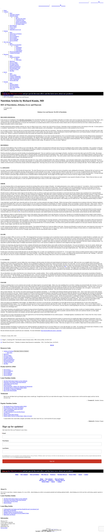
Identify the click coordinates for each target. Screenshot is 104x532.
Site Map (6, 363)
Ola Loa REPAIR (8, 373)
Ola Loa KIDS (7, 372)
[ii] (65, 266)
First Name (5, 440)
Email (4, 433)
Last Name (5, 448)
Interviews (6, 354)
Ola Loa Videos (7, 355)
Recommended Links (9, 361)
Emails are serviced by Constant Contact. (23, 457)
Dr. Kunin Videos (8, 356)
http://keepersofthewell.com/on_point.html (51, 330)
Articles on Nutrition (9, 351)
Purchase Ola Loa (62, 474)
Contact (86, 474)
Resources (53, 474)
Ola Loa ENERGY (8, 371)
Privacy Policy (72, 474)
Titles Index (9, 352)
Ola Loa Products (34, 474)
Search (80, 474)
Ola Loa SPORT (8, 375)
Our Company (24, 474)
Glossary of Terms (8, 362)
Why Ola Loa (44, 474)
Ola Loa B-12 (7, 369)
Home (16, 474)
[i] (18, 210)
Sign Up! (52, 461)
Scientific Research (8, 358)
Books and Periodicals (9, 359)
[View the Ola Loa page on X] (100, 2)
